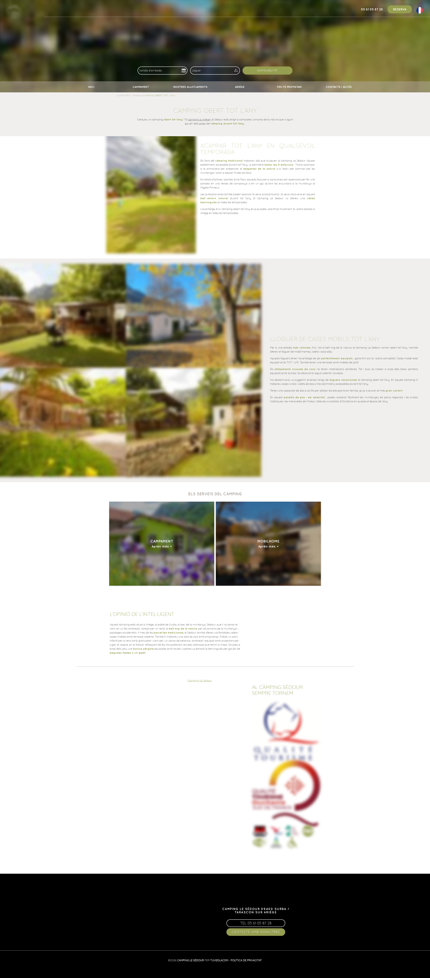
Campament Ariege (128, 95)
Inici (91, 86)
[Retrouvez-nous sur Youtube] (261, 899)
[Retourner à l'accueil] (13, 8)
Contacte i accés (339, 86)
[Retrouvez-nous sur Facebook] (250, 899)
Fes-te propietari (289, 86)
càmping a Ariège (199, 119)
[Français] (419, 12)
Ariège (239, 86)
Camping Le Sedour (199, 680)
